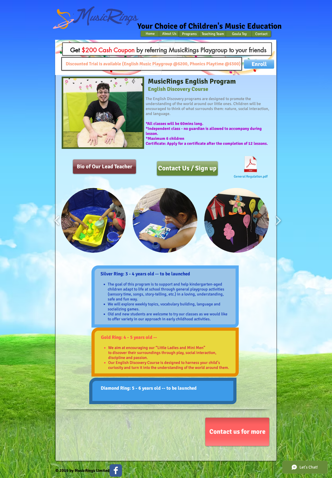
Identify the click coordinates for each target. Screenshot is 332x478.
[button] (93, 220)
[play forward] (278, 220)
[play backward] (57, 220)
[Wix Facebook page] (116, 470)
